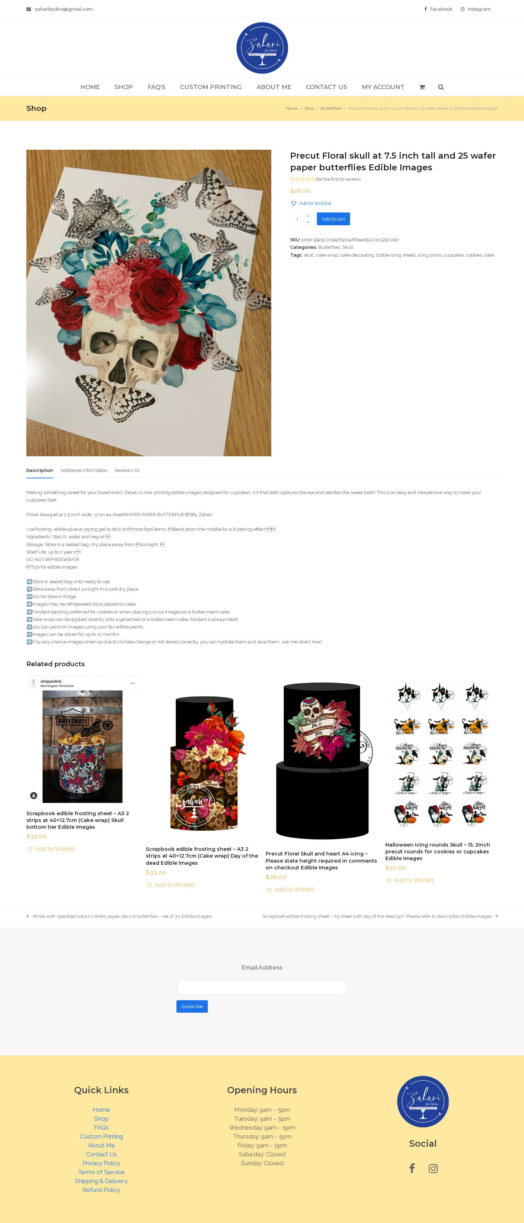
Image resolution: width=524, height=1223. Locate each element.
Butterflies (329, 247)
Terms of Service (101, 1172)
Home (101, 1109)
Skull (347, 247)
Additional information (84, 470)
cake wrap (327, 255)
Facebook (441, 9)
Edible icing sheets (396, 255)
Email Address (262, 967)
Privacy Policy (101, 1163)
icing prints (430, 255)
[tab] (39, 470)
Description (39, 470)
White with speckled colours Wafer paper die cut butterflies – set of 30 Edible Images (119, 917)
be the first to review (338, 179)
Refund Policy (101, 1189)
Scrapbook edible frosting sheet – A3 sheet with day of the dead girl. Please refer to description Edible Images (377, 917)
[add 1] (307, 216)
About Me (101, 1145)
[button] (421, 87)
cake (489, 255)
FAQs (101, 1127)
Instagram (479, 9)
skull (309, 255)
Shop (101, 1118)
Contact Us (101, 1154)
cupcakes (454, 255)
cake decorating (357, 255)
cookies (474, 255)
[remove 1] (307, 222)
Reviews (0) (127, 470)
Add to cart (333, 219)
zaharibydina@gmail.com (64, 9)
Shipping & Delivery (101, 1181)
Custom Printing (101, 1136)
